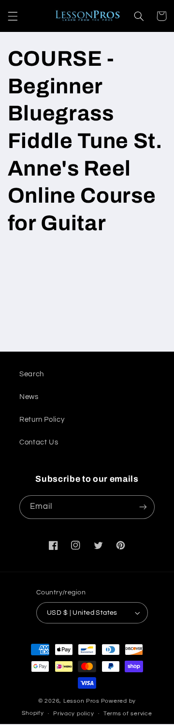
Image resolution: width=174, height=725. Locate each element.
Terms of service (127, 713)
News (29, 396)
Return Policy (41, 419)
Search (31, 374)
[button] (12, 16)
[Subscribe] (143, 507)
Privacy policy (73, 713)
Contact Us (38, 442)
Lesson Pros (81, 701)
